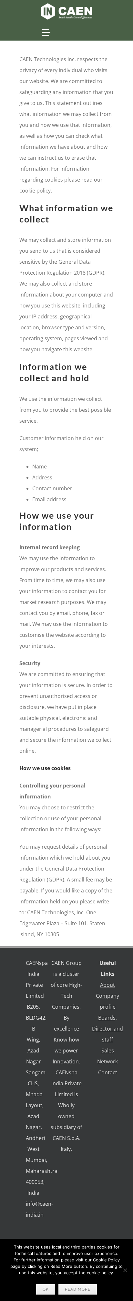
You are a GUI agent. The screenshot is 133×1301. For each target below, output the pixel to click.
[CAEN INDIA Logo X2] (66, 5)
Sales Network (107, 1056)
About (107, 984)
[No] (125, 1270)
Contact (107, 1072)
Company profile (107, 1001)
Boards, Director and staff (107, 1028)
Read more (77, 1289)
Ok (46, 1289)
